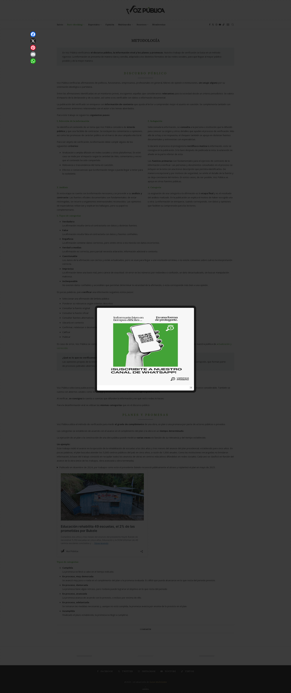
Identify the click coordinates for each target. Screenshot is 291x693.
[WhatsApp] (33, 61)
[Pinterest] (33, 47)
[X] (33, 41)
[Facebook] (33, 34)
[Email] (33, 54)
